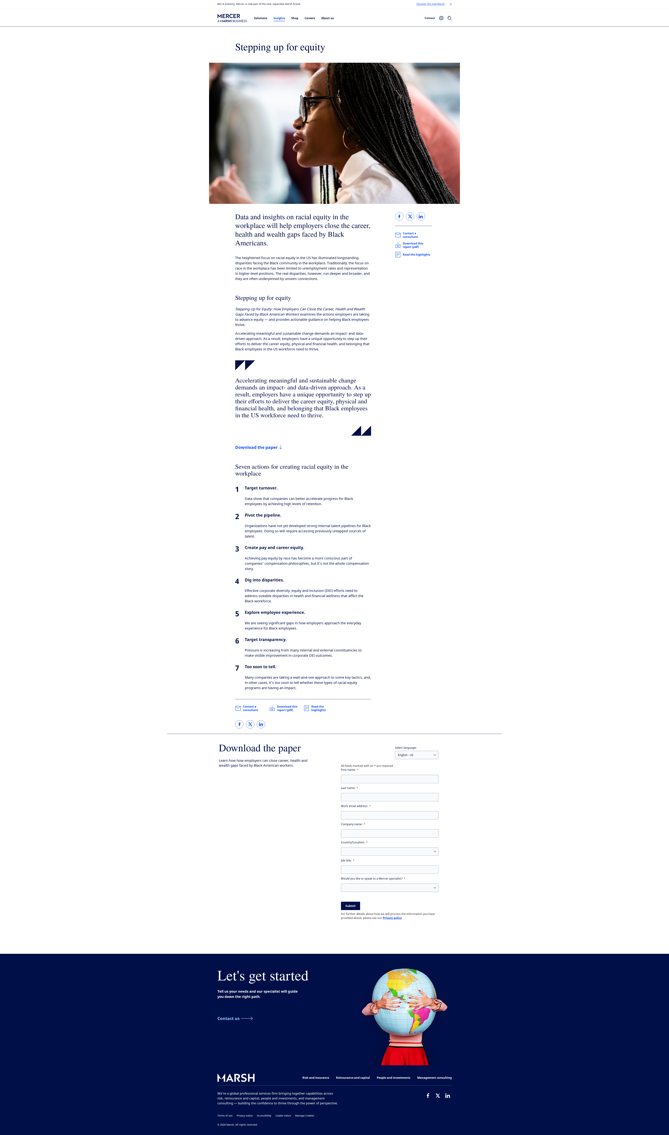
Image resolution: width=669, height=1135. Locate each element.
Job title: (346, 860)
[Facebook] (428, 1095)
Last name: (348, 788)
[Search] (449, 18)
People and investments (393, 1078)
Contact (430, 18)
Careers (310, 18)
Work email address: (354, 806)
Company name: (352, 824)
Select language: (406, 748)
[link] (239, 724)
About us (327, 18)
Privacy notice (245, 1116)
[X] (438, 1095)
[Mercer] (232, 18)
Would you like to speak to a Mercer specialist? (372, 879)
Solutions (260, 18)
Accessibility (264, 1116)
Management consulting (434, 1078)
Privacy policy (392, 918)
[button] (450, 4)
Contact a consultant (250, 708)
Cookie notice (283, 1116)
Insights (279, 18)
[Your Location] (441, 18)
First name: (348, 770)
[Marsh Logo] (236, 1078)
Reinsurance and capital (353, 1078)
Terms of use (225, 1116)
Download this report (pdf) (287, 708)
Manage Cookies (304, 1116)
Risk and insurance (315, 1078)
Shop (294, 18)
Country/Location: (353, 842)
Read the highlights (318, 708)
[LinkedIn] (447, 1095)
